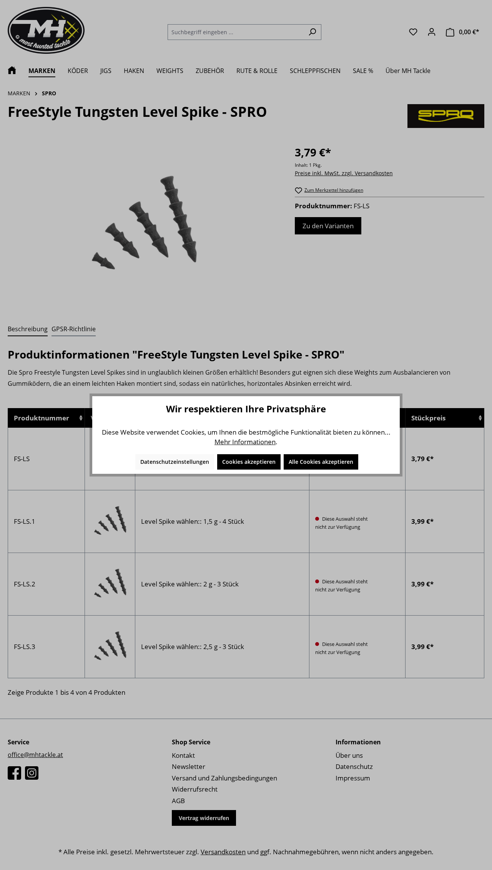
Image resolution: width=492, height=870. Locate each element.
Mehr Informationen (245, 441)
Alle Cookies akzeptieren (321, 461)
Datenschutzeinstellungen (174, 461)
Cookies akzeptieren (249, 461)
